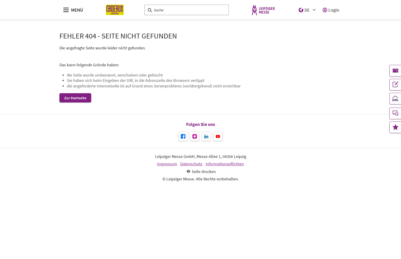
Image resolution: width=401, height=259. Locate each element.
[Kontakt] (395, 113)
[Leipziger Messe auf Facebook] (183, 136)
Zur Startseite (75, 98)
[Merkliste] (395, 127)
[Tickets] (395, 71)
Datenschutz (191, 163)
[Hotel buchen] (395, 98)
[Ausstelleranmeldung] (395, 84)
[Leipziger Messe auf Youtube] (218, 136)
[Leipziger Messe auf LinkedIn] (206, 136)
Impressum (167, 163)
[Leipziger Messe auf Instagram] (194, 136)
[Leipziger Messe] (263, 10)
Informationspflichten (225, 163)
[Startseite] (114, 10)
